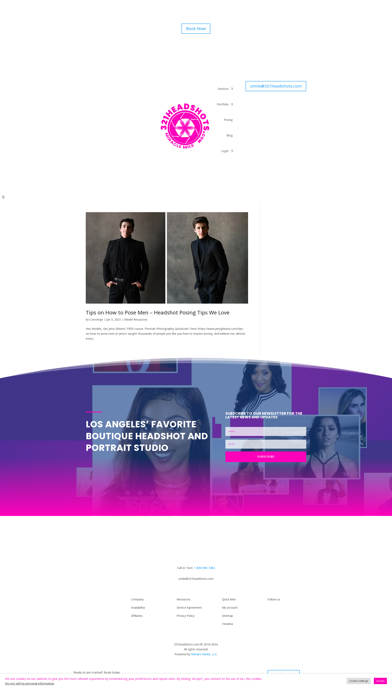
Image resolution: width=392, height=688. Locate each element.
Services (223, 89)
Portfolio (223, 104)
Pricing (228, 120)
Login (225, 151)
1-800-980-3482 (204, 568)
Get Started (283, 544)
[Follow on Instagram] (273, 27)
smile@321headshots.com (276, 86)
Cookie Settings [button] (358, 681)
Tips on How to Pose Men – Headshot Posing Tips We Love (157, 312)
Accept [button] (380, 681)
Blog (229, 135)
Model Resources (135, 319)
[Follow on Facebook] (265, 27)
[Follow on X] (281, 27)
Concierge (96, 319)
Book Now (196, 28)
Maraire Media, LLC (204, 654)
